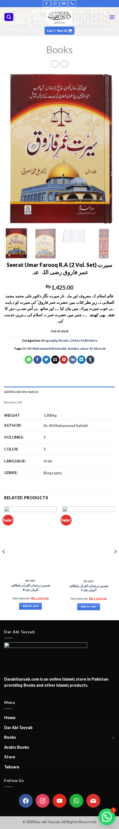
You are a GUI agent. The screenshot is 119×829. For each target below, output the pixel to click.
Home (9, 717)
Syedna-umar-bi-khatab (86, 348)
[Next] (106, 148)
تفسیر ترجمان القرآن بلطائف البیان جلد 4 (30, 587)
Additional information (21, 391)
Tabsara (11, 766)
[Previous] (13, 148)
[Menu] (112, 17)
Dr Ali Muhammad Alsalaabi (44, 348)
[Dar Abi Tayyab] (59, 16)
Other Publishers (83, 340)
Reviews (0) (13, 402)
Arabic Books (16, 747)
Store (9, 757)
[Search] (8, 17)
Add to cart (30, 605)
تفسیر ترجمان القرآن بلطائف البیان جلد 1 (88, 588)
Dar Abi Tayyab (18, 727)
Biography (49, 340)
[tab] (59, 392)
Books (59, 49)
